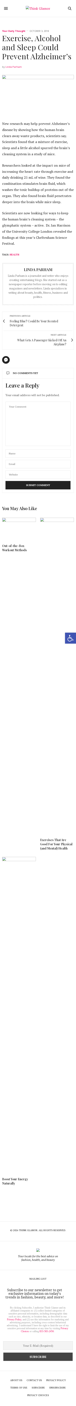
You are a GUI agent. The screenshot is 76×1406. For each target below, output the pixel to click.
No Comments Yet (25, 373)
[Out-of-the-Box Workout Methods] (19, 529)
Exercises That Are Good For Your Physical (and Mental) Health (56, 844)
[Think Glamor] (38, 8)
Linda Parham (13, 66)
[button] (70, 638)
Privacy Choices (38, 1395)
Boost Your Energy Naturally (15, 1181)
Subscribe (38, 1387)
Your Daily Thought (13, 31)
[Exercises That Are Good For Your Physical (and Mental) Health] (57, 676)
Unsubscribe (57, 1387)
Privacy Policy (14, 1319)
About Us (16, 1380)
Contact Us (34, 1380)
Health (14, 254)
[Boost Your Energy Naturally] (19, 1015)
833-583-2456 (46, 1331)
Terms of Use (18, 1387)
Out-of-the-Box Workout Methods (14, 548)
